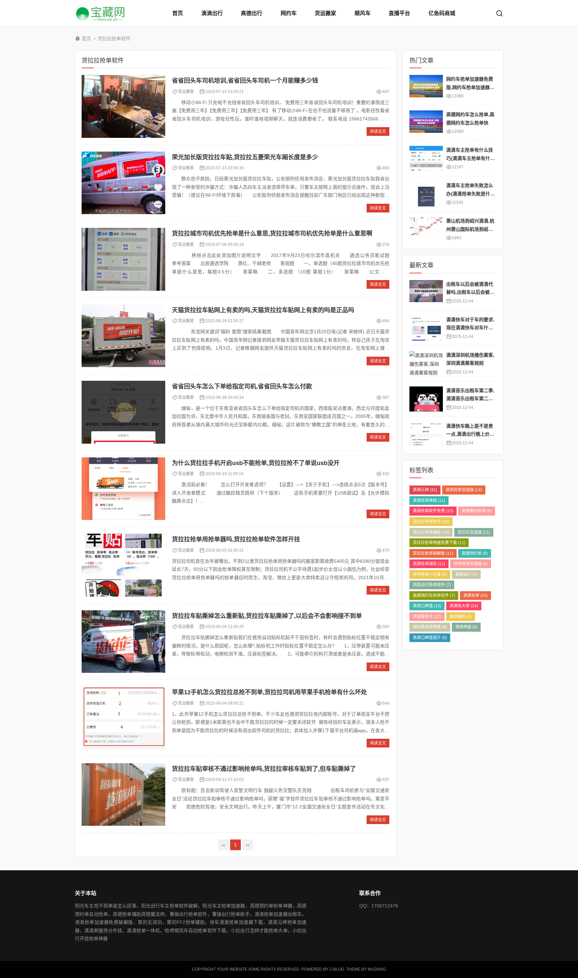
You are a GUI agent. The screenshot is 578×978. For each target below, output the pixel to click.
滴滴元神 (425, 489)
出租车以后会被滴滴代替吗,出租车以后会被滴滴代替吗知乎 (470, 292)
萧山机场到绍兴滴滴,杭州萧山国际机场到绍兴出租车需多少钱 (470, 229)
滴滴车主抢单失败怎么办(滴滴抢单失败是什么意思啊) (470, 193)
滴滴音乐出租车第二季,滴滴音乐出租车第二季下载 (470, 399)
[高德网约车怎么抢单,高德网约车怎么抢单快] (426, 123)
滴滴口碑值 (427, 606)
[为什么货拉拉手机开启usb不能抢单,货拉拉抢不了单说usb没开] (123, 488)
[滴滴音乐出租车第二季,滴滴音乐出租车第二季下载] (426, 399)
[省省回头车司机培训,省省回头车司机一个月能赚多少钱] (123, 106)
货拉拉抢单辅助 (431, 532)
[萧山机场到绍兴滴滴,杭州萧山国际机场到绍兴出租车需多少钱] (426, 229)
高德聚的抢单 (477, 511)
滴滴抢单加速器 (464, 489)
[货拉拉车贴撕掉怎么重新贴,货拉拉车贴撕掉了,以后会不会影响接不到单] (123, 641)
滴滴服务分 (427, 616)
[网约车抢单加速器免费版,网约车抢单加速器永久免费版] (426, 87)
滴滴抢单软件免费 (433, 511)
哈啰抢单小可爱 (430, 574)
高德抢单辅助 (429, 563)
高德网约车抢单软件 (434, 595)
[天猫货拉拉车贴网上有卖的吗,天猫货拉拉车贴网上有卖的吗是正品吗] (123, 335)
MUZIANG (377, 969)
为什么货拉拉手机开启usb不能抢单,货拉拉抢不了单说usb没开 (256, 463)
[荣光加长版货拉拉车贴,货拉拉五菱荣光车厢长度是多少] (123, 183)
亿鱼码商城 (441, 13)
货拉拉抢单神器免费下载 (439, 542)
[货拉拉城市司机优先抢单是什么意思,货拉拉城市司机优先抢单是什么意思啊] (123, 259)
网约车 (289, 13)
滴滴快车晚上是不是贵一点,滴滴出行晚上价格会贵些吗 (470, 434)
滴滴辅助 (461, 616)
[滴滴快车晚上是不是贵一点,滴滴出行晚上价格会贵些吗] (426, 434)
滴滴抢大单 (464, 606)
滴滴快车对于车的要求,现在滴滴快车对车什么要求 (470, 328)
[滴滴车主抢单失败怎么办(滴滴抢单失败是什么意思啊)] (426, 193)
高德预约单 (475, 553)
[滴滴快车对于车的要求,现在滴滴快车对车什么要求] (426, 328)
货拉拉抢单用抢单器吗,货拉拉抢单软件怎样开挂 (236, 539)
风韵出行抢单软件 (432, 585)
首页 (177, 13)
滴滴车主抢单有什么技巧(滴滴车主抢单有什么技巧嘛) (470, 158)
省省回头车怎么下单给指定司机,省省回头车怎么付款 (242, 386)
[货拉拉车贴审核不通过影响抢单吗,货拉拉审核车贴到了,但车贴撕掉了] (123, 794)
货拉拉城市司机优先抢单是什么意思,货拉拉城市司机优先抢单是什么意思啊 (272, 233)
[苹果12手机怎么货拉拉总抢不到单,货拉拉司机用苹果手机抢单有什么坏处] (123, 718)
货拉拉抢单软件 (431, 521)
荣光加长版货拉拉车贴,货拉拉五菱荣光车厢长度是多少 (245, 157)
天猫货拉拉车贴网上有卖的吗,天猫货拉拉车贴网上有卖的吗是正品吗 (263, 310)
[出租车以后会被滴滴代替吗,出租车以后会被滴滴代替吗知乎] (426, 292)
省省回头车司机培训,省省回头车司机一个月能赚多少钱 (245, 80)
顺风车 (363, 13)
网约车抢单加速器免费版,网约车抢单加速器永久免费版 (470, 87)
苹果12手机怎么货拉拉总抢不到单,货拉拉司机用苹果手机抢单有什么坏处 (269, 692)
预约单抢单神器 (430, 627)
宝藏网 (101, 13)
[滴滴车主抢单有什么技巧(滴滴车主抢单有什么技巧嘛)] (426, 158)
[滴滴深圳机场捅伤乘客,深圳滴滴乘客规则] (426, 363)
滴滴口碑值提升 (430, 637)
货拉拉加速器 (474, 532)
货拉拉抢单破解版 (433, 553)
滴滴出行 (212, 13)
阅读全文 (378, 131)
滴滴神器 (466, 627)
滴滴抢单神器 (429, 500)
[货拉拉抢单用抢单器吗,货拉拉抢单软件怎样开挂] (123, 565)
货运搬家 (325, 13)
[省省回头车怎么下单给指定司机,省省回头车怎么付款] (123, 412)
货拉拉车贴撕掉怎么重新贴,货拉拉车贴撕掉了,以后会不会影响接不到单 (267, 616)
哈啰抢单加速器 (471, 563)
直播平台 (399, 13)
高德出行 (251, 13)
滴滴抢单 (475, 595)
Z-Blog (336, 969)
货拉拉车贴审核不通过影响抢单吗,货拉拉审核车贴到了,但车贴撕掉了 (264, 769)
